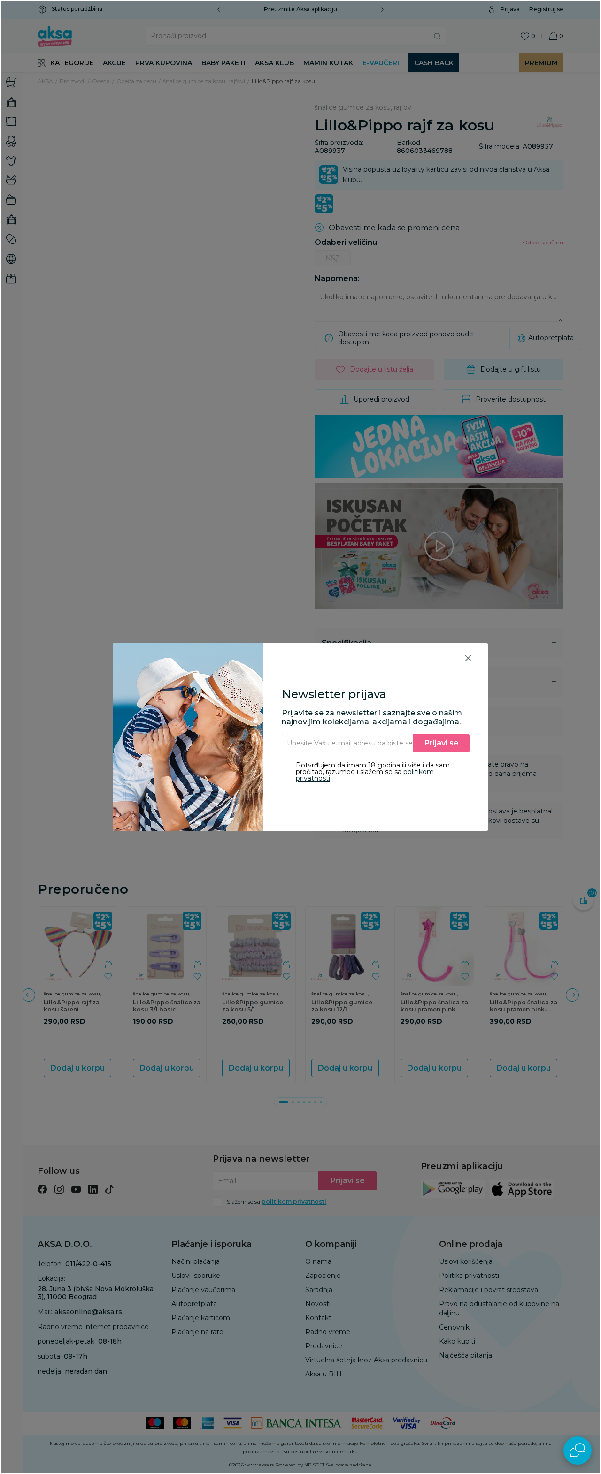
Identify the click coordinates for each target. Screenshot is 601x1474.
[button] (468, 657)
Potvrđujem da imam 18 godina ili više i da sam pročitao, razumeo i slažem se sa (373, 772)
